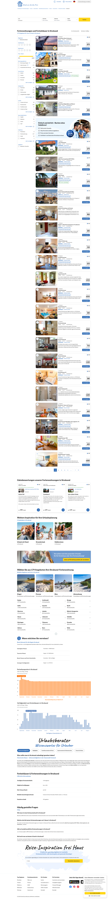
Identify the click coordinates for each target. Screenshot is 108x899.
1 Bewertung (66, 40)
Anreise (44, 18)
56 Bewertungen (67, 309)
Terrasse (27, 79)
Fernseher (27, 77)
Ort (19, 18)
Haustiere (27, 87)
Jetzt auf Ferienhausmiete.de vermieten (76, 559)
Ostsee (19, 882)
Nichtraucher (27, 92)
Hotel (27, 136)
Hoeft (59, 87)
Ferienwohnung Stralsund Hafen (66, 191)
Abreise (56, 18)
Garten (27, 75)
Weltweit (19, 887)
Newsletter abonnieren (74, 861)
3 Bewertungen (67, 73)
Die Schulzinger (62, 54)
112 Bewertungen (67, 227)
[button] (95, 895)
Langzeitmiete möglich (27, 94)
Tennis (27, 121)
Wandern (27, 119)
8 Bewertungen (67, 407)
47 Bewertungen (67, 440)
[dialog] (95, 886)
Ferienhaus (27, 131)
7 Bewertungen (67, 178)
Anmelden (59, 1)
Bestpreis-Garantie (27, 146)
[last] (78, 470)
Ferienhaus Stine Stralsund (64, 38)
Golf (27, 123)
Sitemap (19, 890)
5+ (29, 44)
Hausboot (27, 138)
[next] (75, 470)
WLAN (27, 73)
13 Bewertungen (67, 342)
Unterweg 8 (61, 175)
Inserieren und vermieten (58, 880)
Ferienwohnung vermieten (84, 1)
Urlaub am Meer (27, 109)
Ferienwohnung (27, 133)
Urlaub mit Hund (27, 102)
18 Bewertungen (67, 358)
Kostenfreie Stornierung (27, 67)
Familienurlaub (27, 106)
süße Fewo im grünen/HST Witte (66, 159)
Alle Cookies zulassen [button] (95, 893)
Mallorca (19, 885)
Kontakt (43, 890)
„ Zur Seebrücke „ (62, 142)
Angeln (27, 117)
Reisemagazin (44, 885)
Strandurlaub (27, 104)
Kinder (27, 89)
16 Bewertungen (67, 243)
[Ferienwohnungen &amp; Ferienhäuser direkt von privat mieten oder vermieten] (27, 5)
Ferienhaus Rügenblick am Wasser (66, 104)
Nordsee (19, 880)
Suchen (84, 19)
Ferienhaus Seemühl (63, 71)
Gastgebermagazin (57, 882)
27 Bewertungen (67, 161)
